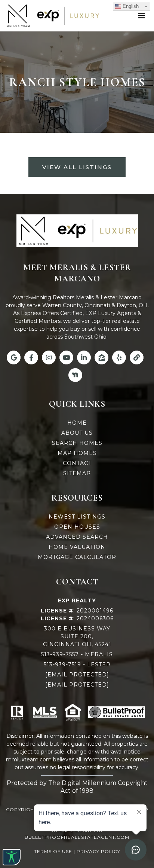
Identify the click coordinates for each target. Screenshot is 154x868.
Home (77, 422)
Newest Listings (77, 516)
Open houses (77, 526)
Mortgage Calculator (77, 557)
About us (77, 433)
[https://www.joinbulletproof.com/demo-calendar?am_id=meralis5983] (116, 712)
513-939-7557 (60, 654)
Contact (77, 463)
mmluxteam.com (29, 759)
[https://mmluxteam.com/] (52, 15)
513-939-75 (59, 664)
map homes (77, 453)
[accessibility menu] (12, 857)
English (130, 6)
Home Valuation (77, 547)
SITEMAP (77, 473)
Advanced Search (77, 537)
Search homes (77, 443)
